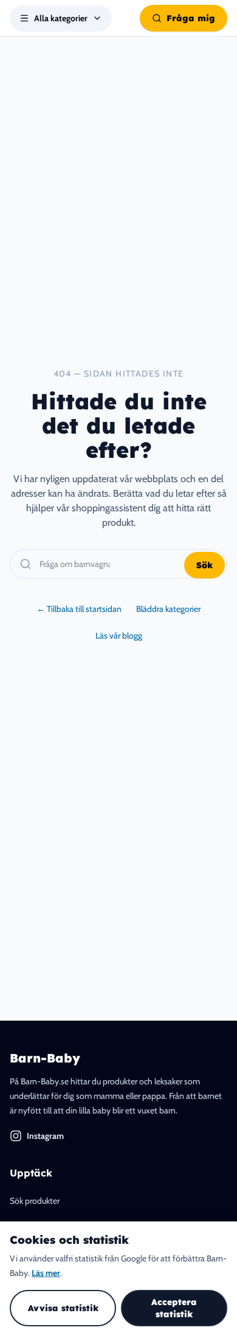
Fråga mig (191, 18)
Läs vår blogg (118, 635)
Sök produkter (35, 1200)
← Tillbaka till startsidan (79, 608)
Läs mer (46, 1272)
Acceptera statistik (174, 1308)
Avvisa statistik (63, 1308)
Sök (204, 565)
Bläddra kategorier (168, 608)
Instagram (45, 1135)
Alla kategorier (61, 18)
